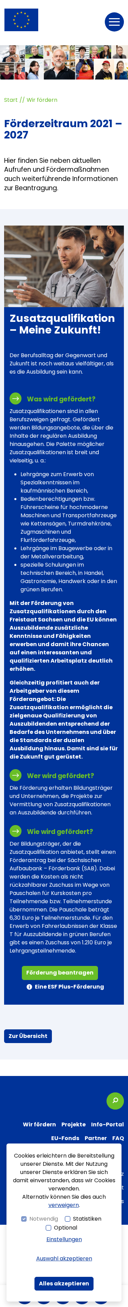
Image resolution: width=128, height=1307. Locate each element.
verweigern (63, 1205)
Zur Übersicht (28, 1036)
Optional (65, 1228)
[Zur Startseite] (21, 20)
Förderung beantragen (60, 973)
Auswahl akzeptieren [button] (64, 1258)
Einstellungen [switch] (64, 1239)
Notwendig (43, 1219)
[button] (114, 22)
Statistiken (87, 1219)
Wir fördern (42, 100)
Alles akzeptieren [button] (64, 1283)
